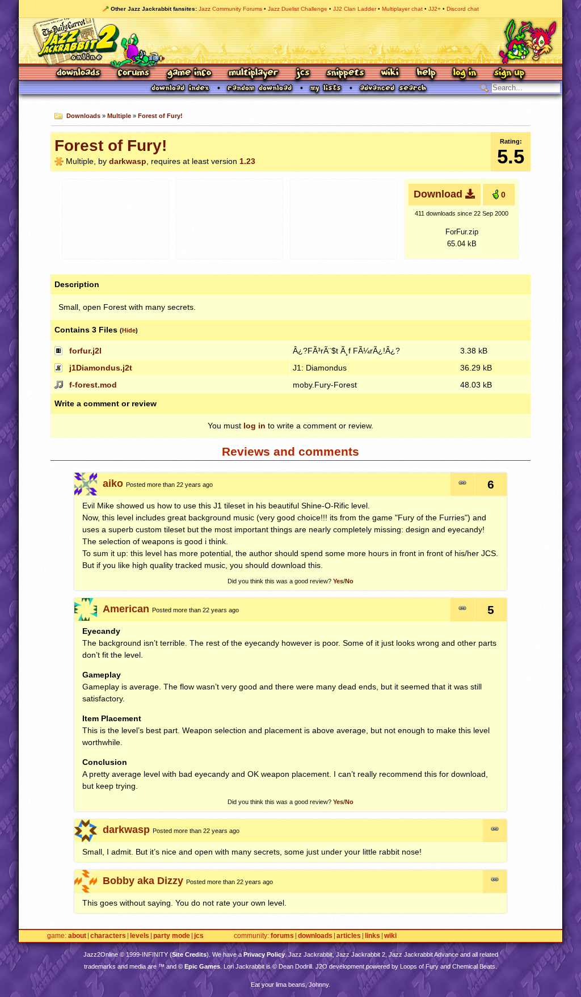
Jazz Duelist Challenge (297, 9)
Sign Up (508, 73)
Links (372, 936)
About (77, 936)
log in (254, 425)
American (126, 609)
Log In (465, 73)
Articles (348, 936)
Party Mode (171, 936)
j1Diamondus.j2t (100, 367)
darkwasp (127, 161)
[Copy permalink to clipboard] (462, 484)
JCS (302, 73)
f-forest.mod (93, 384)
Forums (134, 73)
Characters (108, 936)
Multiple (119, 115)
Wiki (390, 73)
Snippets (345, 73)
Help (426, 73)
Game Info (189, 73)
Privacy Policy (264, 954)
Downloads (79, 73)
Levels (139, 936)
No (349, 581)
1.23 (247, 161)
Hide (129, 330)
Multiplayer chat (402, 9)
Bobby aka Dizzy (143, 880)
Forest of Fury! (160, 115)
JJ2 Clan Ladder (354, 9)
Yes (338, 581)
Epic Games (202, 966)
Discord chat (463, 9)
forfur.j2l (85, 350)
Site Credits (189, 954)
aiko (113, 483)
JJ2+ (434, 9)
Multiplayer (253, 73)
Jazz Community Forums (230, 9)
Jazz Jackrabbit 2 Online (290, 41)
